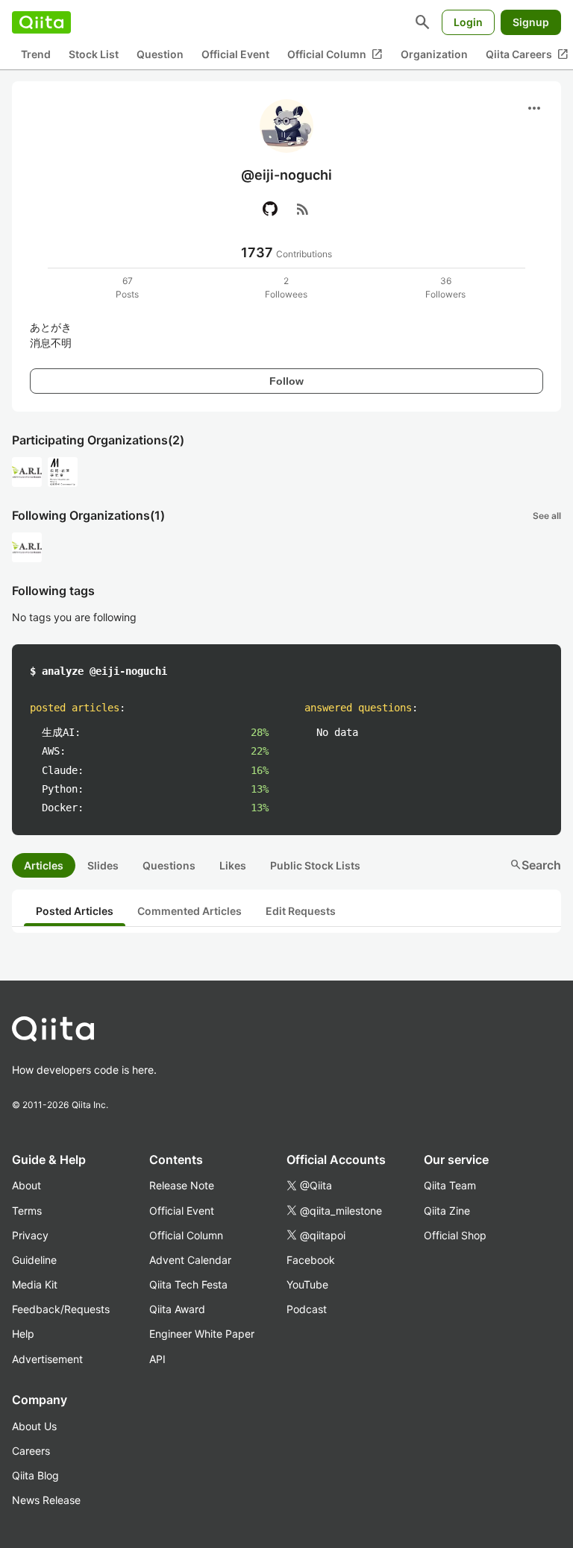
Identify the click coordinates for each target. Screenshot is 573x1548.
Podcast (306, 1309)
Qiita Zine (447, 1210)
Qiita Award (177, 1309)
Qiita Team (450, 1185)
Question (160, 54)
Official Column (335, 54)
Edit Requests (301, 910)
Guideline (34, 1259)
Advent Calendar (190, 1259)
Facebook (310, 1259)
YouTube (307, 1284)
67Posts (127, 287)
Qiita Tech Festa (188, 1284)
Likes (232, 865)
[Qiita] (41, 22)
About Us (34, 1426)
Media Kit (34, 1284)
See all (547, 515)
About (26, 1185)
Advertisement (47, 1359)
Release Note (181, 1185)
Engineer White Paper (201, 1333)
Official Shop (455, 1235)
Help (23, 1333)
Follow (286, 381)
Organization (434, 54)
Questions (169, 865)
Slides (103, 865)
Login (468, 22)
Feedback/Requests (61, 1309)
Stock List (94, 54)
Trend (36, 54)
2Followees (286, 287)
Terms (27, 1210)
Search (535, 865)
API (157, 1359)
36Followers (445, 287)
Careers (31, 1450)
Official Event (235, 54)
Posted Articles (74, 910)
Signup (531, 22)
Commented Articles (189, 910)
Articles (43, 865)
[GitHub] (270, 208)
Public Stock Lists (315, 865)
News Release (46, 1500)
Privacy (30, 1235)
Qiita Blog (35, 1475)
